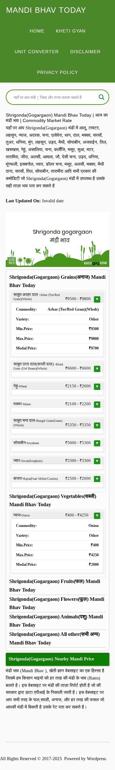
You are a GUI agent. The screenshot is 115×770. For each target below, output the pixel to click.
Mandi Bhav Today (46, 10)
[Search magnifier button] (101, 97)
